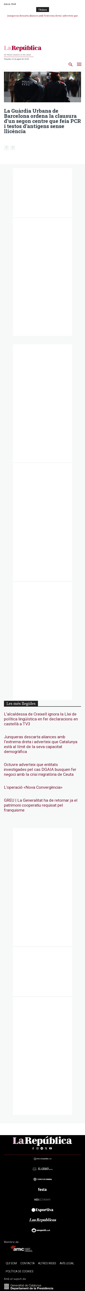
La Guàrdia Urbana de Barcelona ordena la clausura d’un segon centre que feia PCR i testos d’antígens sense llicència (42, 120)
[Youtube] (50, 1148)
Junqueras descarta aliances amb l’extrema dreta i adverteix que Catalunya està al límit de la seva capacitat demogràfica (40, 744)
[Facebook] (33, 1148)
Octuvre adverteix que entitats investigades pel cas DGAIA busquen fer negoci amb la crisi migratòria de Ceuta (40, 770)
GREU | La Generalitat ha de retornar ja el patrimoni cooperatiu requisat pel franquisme (40, 805)
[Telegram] (41, 1148)
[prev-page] (6, 147)
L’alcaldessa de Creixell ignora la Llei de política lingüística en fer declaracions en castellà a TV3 (41, 719)
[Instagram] (37, 1148)
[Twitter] (46, 1148)
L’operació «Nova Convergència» (33, 787)
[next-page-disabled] (12, 147)
